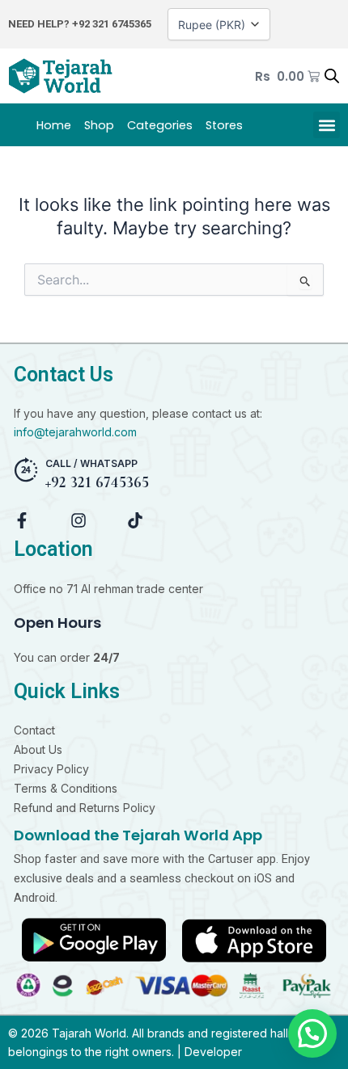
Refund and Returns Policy (84, 807)
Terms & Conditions (65, 788)
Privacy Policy (51, 769)
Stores (224, 125)
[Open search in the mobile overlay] (332, 76)
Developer (213, 1051)
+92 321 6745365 (111, 24)
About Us (38, 749)
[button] (326, 125)
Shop (99, 125)
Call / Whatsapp (91, 463)
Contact (34, 730)
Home (53, 125)
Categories (160, 125)
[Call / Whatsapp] (26, 469)
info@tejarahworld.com (75, 432)
